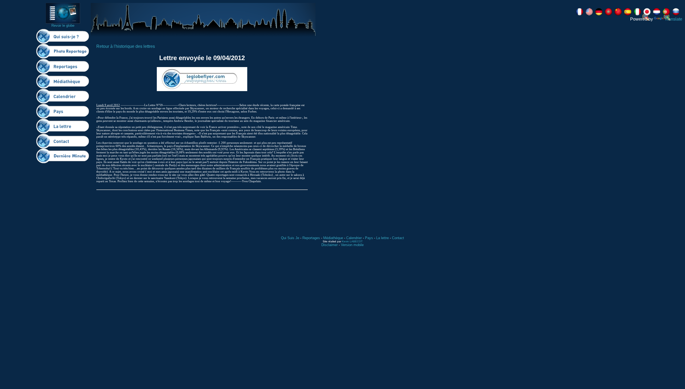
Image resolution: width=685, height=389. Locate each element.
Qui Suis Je (290, 238)
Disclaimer (329, 245)
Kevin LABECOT (352, 241)
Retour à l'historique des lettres (125, 46)
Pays (369, 238)
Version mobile (352, 245)
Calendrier (354, 238)
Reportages (311, 238)
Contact (398, 238)
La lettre (382, 238)
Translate (673, 19)
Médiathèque (333, 238)
